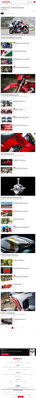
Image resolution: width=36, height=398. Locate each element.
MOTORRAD (10, 381)
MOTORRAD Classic (17, 381)
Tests (9, 13)
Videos (13, 13)
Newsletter (10, 367)
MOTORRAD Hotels (5, 367)
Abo (15, 0)
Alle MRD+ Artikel (3, 3)
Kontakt (3, 374)
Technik (18, 3)
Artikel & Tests (20, 396)
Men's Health (7, 394)
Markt (32, 3)
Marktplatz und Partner (16, 367)
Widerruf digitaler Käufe (24, 369)
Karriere (29, 374)
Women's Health (29, 394)
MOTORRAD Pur (10, 369)
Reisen (21, 3)
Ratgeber (24, 3)
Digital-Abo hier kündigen (16, 369)
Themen (32, 374)
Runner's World (23, 394)
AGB (9, 374)
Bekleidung (11, 3)
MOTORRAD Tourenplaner (23, 367)
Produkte (20, 0)
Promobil (19, 394)
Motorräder (7, 3)
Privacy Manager (25, 374)
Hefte (17, 0)
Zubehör (15, 3)
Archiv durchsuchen (4, 9)
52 (23, 327)
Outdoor (16, 394)
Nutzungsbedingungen (14, 374)
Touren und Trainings (10, 362)
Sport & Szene (28, 3)
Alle (2, 13)
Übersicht (15, 396)
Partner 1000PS (27, 362)
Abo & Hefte (25, 381)
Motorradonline (12, 394)
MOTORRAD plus (30, 367)
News (5, 13)
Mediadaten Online (16, 362)
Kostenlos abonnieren (4, 354)
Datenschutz (20, 374)
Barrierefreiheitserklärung (18, 376)
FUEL (21, 381)
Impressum (6, 374)
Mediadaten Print (22, 362)
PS (13, 381)
